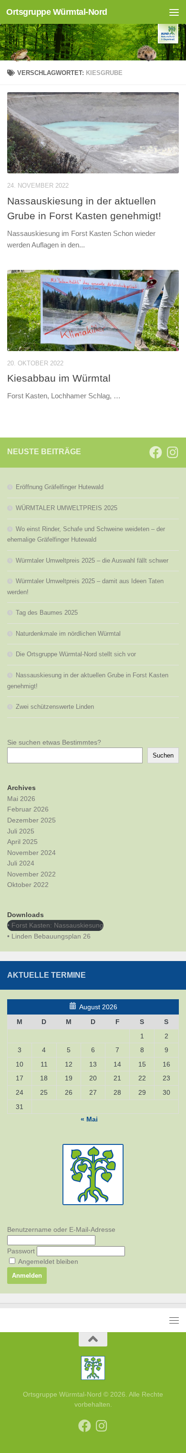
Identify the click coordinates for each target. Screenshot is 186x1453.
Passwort (21, 1251)
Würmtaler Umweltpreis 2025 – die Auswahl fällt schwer (92, 560)
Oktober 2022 (28, 884)
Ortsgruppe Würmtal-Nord (56, 12)
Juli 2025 (20, 831)
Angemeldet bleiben (47, 1261)
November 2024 (31, 852)
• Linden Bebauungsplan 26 (49, 936)
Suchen (163, 755)
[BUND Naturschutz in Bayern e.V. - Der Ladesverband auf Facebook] (155, 452)
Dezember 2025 (31, 820)
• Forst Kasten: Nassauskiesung (55, 925)
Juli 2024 (20, 863)
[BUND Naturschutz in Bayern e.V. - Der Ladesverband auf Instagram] (172, 452)
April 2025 (22, 841)
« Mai (89, 1119)
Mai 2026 (21, 798)
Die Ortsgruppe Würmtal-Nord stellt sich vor (76, 654)
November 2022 (31, 874)
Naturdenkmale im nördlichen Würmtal (68, 633)
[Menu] (174, 12)
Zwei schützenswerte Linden (55, 706)
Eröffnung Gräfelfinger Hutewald (59, 487)
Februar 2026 (28, 809)
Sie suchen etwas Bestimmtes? (54, 742)
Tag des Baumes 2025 (47, 612)
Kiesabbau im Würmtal (59, 378)
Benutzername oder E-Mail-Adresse (61, 1229)
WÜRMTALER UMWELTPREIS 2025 (66, 508)
